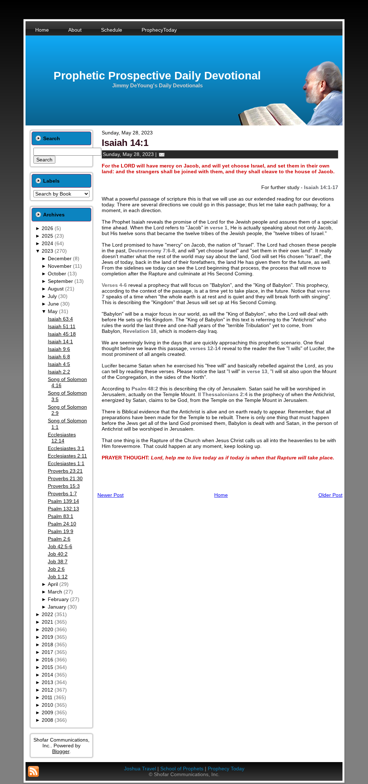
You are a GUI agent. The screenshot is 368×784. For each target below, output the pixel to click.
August (56, 289)
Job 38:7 (58, 561)
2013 (47, 682)
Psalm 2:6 (59, 539)
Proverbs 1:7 (62, 493)
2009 (47, 712)
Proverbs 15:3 (64, 486)
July (52, 296)
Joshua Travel (140, 768)
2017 (47, 652)
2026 (47, 228)
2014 (47, 675)
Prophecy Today (226, 768)
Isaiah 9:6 (59, 349)
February (58, 599)
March (55, 592)
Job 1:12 (58, 576)
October (57, 273)
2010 (47, 705)
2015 (47, 667)
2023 (47, 251)
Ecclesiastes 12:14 (62, 438)
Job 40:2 (58, 554)
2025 (47, 236)
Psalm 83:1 (60, 516)
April (53, 584)
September (60, 281)
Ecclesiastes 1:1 (66, 463)
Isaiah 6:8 (59, 356)
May (53, 311)
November (60, 266)
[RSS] (33, 771)
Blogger (60, 751)
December (60, 258)
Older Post (330, 495)
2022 (47, 614)
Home (221, 495)
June (53, 304)
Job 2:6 (56, 569)
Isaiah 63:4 (60, 319)
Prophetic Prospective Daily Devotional (157, 75)
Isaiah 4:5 (59, 364)
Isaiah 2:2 (59, 372)
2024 (47, 243)
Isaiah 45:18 (62, 334)
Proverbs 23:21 (65, 471)
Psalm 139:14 (63, 501)
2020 (47, 629)
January (57, 607)
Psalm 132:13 (63, 509)
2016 (47, 659)
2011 (47, 697)
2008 (47, 720)
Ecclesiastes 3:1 (66, 448)
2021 (47, 622)
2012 (47, 690)
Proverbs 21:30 (65, 478)
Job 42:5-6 (60, 546)
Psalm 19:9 (60, 531)
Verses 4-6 (114, 285)
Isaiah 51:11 (61, 326)
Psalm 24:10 (62, 524)
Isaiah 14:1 (60, 341)
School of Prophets (181, 768)
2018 (47, 644)
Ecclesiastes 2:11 (67, 456)
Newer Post (110, 495)
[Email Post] (161, 154)
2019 (47, 637)
